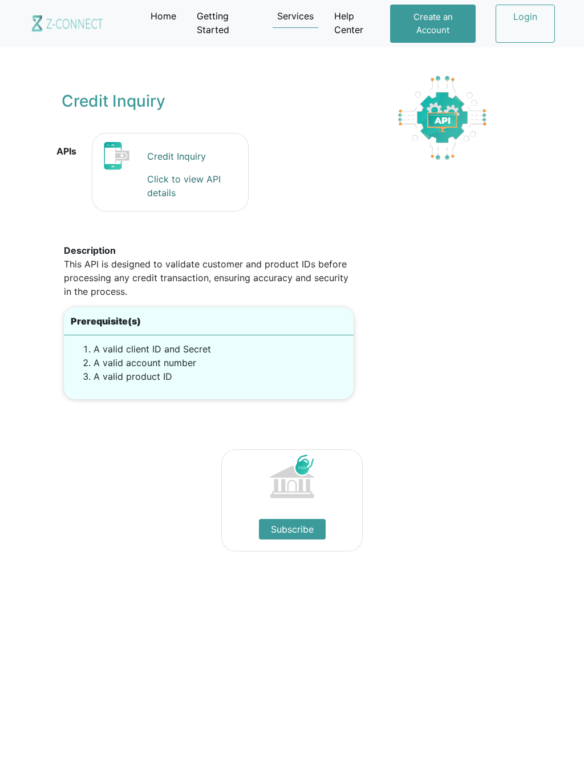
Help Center (348, 22)
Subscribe (292, 529)
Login (525, 16)
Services (295, 16)
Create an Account (433, 23)
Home (166, 16)
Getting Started (213, 22)
